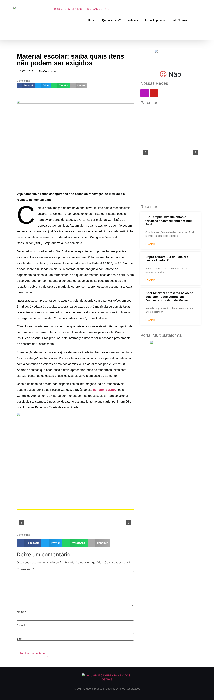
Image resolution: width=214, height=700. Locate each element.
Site (19, 638)
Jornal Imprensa (154, 20)
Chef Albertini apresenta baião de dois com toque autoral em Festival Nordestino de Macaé (169, 296)
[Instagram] (144, 93)
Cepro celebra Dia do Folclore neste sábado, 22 (166, 258)
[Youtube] (154, 93)
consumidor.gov (104, 389)
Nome (21, 611)
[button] (26, 85)
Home (91, 20)
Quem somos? (111, 20)
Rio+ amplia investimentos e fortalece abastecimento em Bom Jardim (169, 220)
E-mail (22, 625)
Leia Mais (150, 244)
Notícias (132, 20)
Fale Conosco (180, 20)
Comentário (25, 569)
